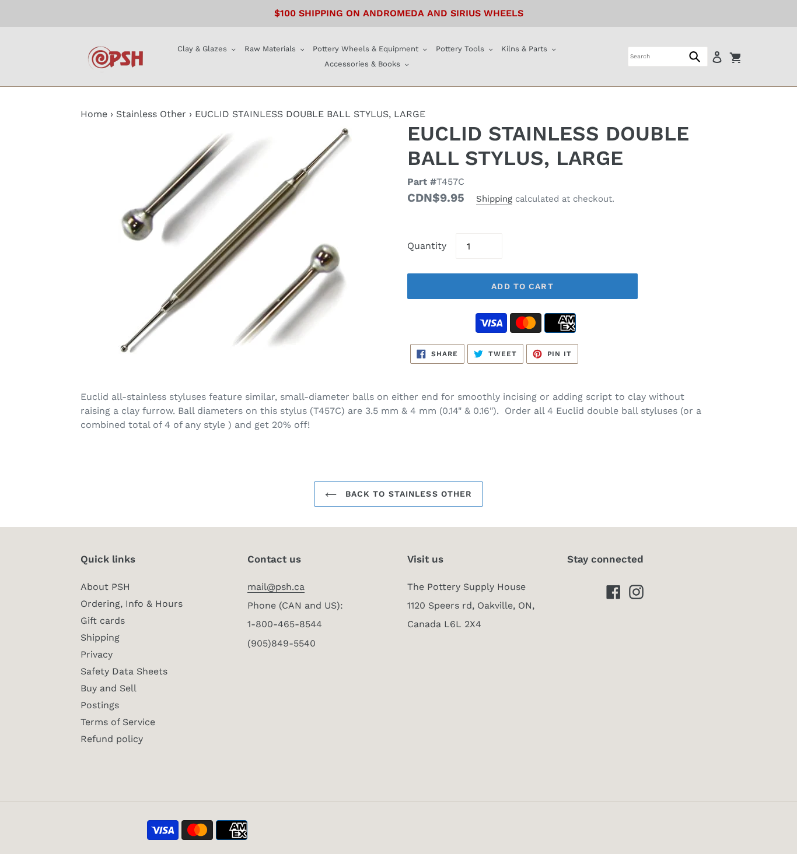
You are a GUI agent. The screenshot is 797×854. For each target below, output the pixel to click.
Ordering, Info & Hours (132, 603)
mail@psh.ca (276, 586)
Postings (100, 705)
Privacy (97, 654)
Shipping (494, 199)
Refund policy (112, 738)
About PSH (105, 586)
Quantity (426, 245)
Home (94, 114)
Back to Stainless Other (407, 493)
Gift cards (103, 620)
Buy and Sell (109, 688)
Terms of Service (118, 722)
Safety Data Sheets (124, 671)
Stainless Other (151, 114)
